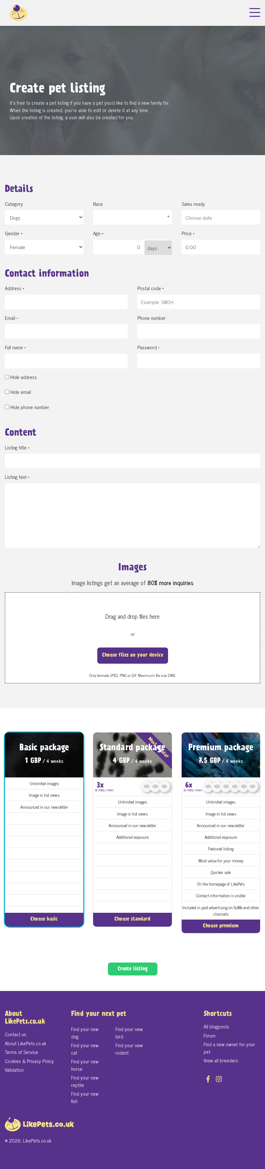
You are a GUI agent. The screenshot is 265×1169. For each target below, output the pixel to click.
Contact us (15, 1034)
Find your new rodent (129, 1049)
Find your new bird (129, 1032)
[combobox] (132, 217)
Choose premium (220, 926)
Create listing (133, 969)
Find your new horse (85, 1065)
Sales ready (193, 204)
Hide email (20, 392)
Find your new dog (85, 1032)
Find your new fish (85, 1097)
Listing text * (17, 477)
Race (98, 204)
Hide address (23, 377)
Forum (210, 1035)
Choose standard (132, 919)
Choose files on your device (132, 655)
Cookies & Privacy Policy (29, 1061)
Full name (15, 347)
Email (11, 318)
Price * (188, 233)
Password (148, 347)
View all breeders (221, 1060)
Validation (14, 1070)
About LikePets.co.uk (25, 1043)
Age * (98, 233)
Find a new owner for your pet (229, 1048)
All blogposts (216, 1026)
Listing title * (17, 447)
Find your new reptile (85, 1081)
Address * (14, 288)
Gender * (14, 233)
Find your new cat (85, 1049)
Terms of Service (21, 1052)
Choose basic (44, 919)
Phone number (151, 318)
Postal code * (150, 288)
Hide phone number (29, 407)
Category (14, 204)
